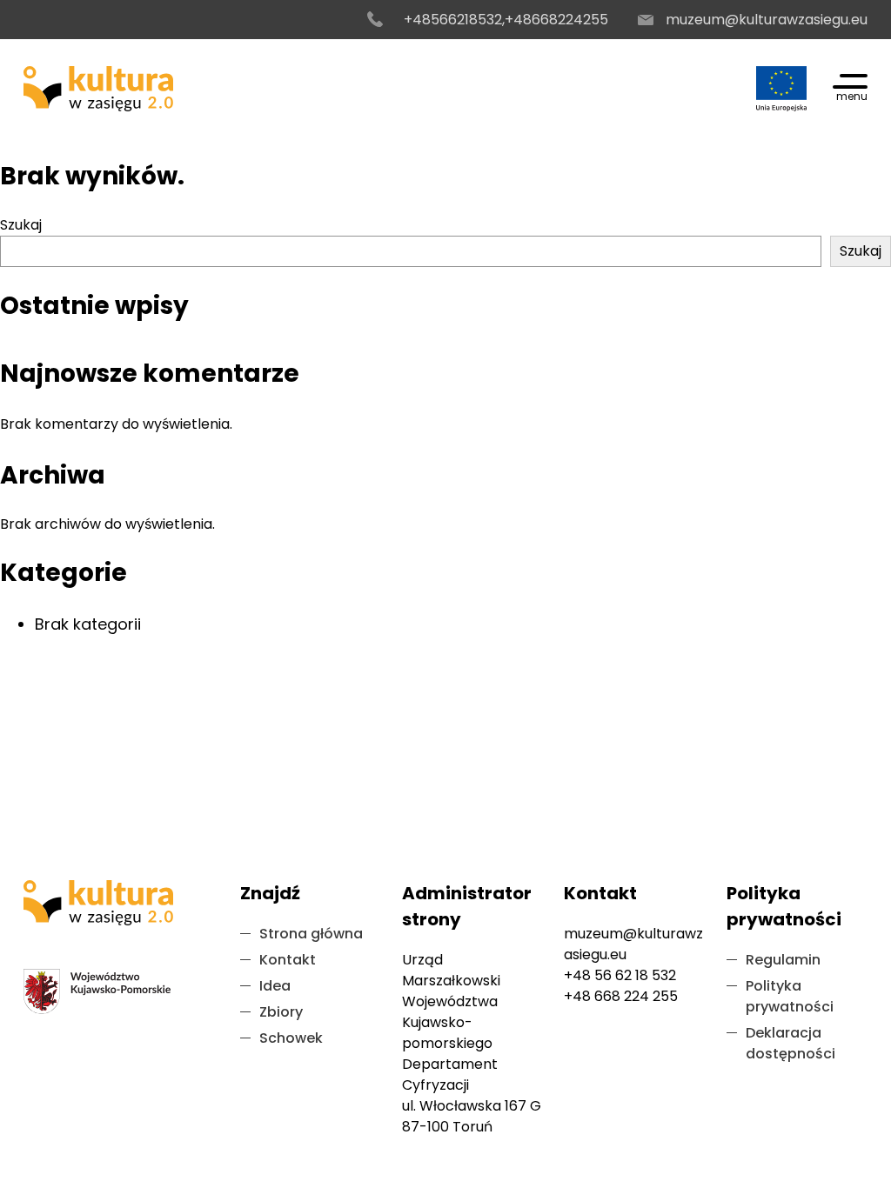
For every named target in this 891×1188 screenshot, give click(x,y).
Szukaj (21, 225)
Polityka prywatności (790, 996)
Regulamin (783, 960)
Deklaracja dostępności (790, 1043)
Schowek (291, 1038)
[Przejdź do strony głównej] (98, 88)
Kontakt (287, 960)
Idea (275, 986)
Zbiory (281, 1012)
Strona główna (311, 934)
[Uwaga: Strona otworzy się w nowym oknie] (781, 88)
